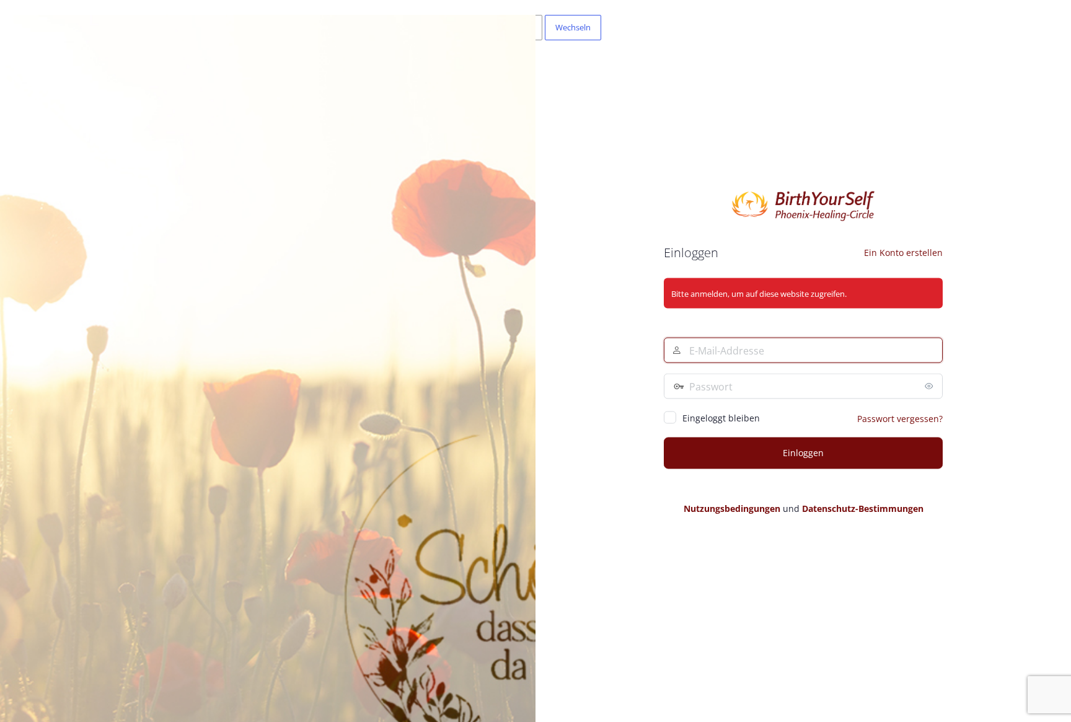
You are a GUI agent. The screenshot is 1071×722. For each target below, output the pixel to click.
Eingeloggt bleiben (721, 418)
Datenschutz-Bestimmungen (862, 508)
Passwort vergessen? (900, 419)
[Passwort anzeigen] (930, 386)
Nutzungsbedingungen (732, 508)
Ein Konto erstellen (903, 252)
